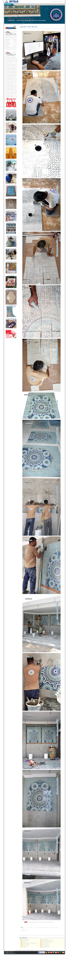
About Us (17, 950)
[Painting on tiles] (11, 177)
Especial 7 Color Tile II (45, 943)
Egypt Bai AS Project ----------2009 (11, 62)
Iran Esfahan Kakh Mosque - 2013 (11, 69)
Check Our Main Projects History (11, 57)
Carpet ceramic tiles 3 (25, 939)
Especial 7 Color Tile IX (25, 944)
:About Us (60, 1)
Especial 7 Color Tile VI (45, 944)
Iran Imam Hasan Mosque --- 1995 (11, 61)
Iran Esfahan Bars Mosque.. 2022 (11, 85)
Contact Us (21, 950)
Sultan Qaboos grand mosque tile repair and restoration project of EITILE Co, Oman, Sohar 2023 (49, 4)
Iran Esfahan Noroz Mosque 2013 (11, 68)
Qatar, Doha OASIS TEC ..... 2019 (11, 79)
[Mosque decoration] (11, 114)
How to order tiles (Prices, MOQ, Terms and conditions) (14, 24)
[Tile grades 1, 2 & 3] (11, 266)
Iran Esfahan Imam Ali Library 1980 (11, 58)
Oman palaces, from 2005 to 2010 (11, 64)
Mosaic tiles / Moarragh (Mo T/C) (11, 37)
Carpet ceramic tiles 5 (45, 939)
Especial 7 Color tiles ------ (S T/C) (11, 36)
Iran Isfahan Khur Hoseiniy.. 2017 (11, 76)
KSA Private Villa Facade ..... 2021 (11, 82)
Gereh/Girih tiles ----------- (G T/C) (11, 43)
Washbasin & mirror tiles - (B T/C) (11, 47)
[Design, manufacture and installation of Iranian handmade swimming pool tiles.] (11, 139)
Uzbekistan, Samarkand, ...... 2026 (11, 96)
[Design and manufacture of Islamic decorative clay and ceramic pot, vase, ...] (11, 322)
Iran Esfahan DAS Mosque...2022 (11, 83)
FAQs (46, 950)
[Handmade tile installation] (11, 240)
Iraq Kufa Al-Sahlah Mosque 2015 (11, 72)
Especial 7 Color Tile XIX (45, 945)
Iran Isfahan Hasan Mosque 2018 (11, 78)
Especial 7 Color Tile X (25, 945)
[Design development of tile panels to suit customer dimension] (11, 253)
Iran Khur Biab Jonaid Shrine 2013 (11, 71)
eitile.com (14, 953)
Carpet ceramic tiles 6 (25, 940)
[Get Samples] (11, 280)
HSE (43, 950)
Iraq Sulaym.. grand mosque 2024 (11, 92)
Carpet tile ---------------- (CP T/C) (11, 46)
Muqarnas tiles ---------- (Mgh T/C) (11, 39)
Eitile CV (30, 950)
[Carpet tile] (11, 202)
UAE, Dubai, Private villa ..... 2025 (11, 95)
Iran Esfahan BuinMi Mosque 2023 (11, 86)
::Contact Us (56, 1)
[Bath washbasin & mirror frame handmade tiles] (11, 296)
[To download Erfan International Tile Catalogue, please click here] (11, 333)
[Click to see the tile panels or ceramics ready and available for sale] (11, 102)
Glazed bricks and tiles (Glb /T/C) (11, 49)
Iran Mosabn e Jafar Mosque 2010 (11, 65)
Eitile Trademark (34, 950)
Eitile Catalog (26, 950)
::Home (52, 1)
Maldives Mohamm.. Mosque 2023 (11, 90)
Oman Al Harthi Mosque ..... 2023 (11, 89)
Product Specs (39, 950)
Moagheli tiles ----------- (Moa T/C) (11, 40)
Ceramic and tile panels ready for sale (47, 940)
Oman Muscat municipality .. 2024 (11, 93)
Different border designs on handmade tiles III (29, 943)
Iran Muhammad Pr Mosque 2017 (11, 75)
